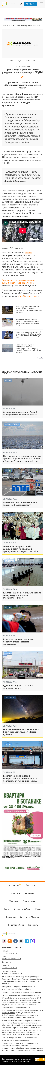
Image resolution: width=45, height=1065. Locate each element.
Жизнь (8, 380)
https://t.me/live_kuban (28, 296)
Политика (15, 893)
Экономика (29, 893)
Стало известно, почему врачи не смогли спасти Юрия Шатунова (19, 281)
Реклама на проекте (11, 947)
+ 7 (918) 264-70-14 (9, 953)
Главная (5, 25)
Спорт (7, 909)
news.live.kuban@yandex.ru (12, 973)
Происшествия (11, 424)
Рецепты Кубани (16, 925)
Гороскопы (10, 698)
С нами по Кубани (22, 909)
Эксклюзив (14, 885)
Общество (39, 25)
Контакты (30, 885)
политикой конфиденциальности (29, 1050)
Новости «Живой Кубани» (22, 25)
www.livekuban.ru (8, 1013)
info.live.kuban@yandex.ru (11, 959)
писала (28, 252)
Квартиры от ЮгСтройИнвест (30, 4)
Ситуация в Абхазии (29, 917)
